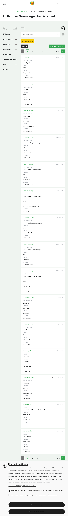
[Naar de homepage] (32, 3)
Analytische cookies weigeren (37, 505)
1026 (57, 51)
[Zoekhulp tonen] (57, 34)
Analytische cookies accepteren (36, 511)
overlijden (26, 116)
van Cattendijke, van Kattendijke (34, 410)
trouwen (26, 383)
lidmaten (26, 303)
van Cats (26, 356)
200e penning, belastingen (32, 143)
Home (17, 11)
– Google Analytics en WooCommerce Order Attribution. (34, 495)
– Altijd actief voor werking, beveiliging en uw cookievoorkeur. (37, 490)
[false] (15, 28)
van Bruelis (27, 436)
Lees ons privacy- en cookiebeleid (22, 486)
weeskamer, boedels (30, 330)
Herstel (24, 46)
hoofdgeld (26, 63)
